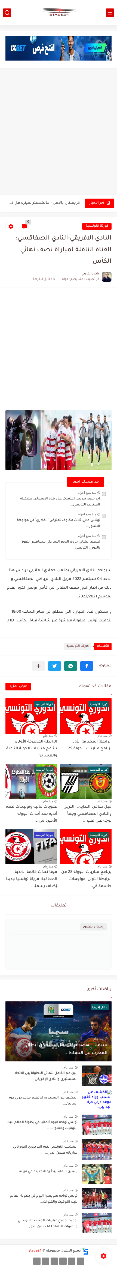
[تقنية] (71, 1261)
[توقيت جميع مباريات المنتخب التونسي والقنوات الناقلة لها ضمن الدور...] (97, 1223)
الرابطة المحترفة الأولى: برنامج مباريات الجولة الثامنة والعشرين (31, 749)
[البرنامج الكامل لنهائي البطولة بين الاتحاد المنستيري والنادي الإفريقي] (97, 1076)
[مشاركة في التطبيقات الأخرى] (38, 666)
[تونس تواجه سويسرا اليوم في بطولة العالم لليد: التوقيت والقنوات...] (97, 1198)
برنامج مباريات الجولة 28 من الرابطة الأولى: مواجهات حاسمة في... (86, 879)
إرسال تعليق (93, 927)
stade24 (35, 1251)
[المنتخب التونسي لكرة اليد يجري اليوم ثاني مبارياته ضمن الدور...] (97, 1149)
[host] (37, 1261)
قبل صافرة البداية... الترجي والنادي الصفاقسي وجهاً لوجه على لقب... (87, 814)
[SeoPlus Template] (85, 1251)
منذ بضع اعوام (87, 493)
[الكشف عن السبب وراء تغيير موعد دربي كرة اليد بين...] (97, 1100)
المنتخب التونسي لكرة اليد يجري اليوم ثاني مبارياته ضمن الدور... (45, 1150)
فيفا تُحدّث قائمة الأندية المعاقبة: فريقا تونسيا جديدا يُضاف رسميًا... (31, 879)
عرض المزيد (18, 686)
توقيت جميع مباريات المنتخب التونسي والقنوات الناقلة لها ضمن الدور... (48, 1224)
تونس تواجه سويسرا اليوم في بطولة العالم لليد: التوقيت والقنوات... (44, 1199)
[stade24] (58, 12)
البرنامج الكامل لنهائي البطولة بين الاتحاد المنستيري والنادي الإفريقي (43, 203)
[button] (86, 666)
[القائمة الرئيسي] (110, 12)
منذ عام (102, 736)
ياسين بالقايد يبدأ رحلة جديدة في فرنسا (47, 1172)
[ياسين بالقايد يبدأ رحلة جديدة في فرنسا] (97, 1174)
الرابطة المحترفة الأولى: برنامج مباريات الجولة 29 (90, 745)
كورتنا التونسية (97, 226)
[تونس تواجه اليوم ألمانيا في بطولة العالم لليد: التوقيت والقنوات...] (97, 1125)
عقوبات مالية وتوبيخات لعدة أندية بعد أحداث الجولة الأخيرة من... (31, 814)
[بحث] (7, 12)
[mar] (80, 1261)
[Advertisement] (58, 132)
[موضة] (63, 1261)
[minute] (54, 1261)
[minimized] (45, 1261)
